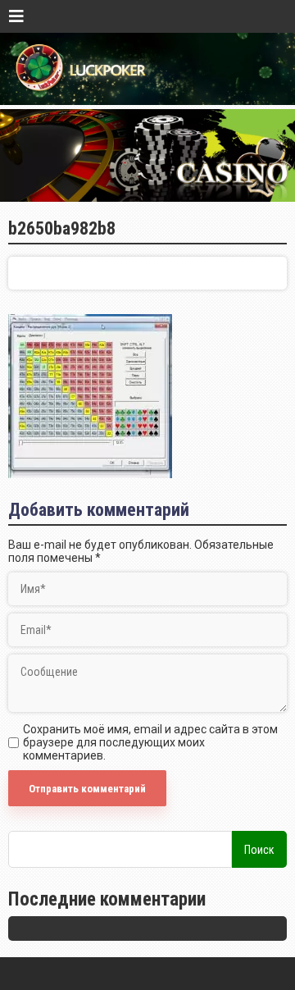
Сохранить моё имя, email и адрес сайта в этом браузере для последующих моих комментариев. (150, 742)
